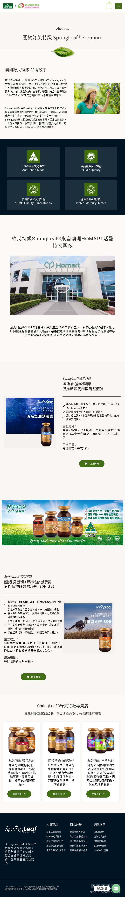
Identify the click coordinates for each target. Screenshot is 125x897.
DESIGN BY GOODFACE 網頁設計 (105, 892)
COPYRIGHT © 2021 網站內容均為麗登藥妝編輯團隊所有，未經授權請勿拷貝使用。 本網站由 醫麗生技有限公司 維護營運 (32, 888)
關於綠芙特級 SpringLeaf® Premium (63, 37)
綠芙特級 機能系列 (21, 760)
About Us (62, 28)
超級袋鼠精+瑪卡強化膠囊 (27, 582)
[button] (62, 285)
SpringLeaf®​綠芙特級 (76, 378)
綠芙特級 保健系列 (61, 760)
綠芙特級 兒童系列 (100, 760)
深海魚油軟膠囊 (76, 384)
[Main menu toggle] (118, 6)
